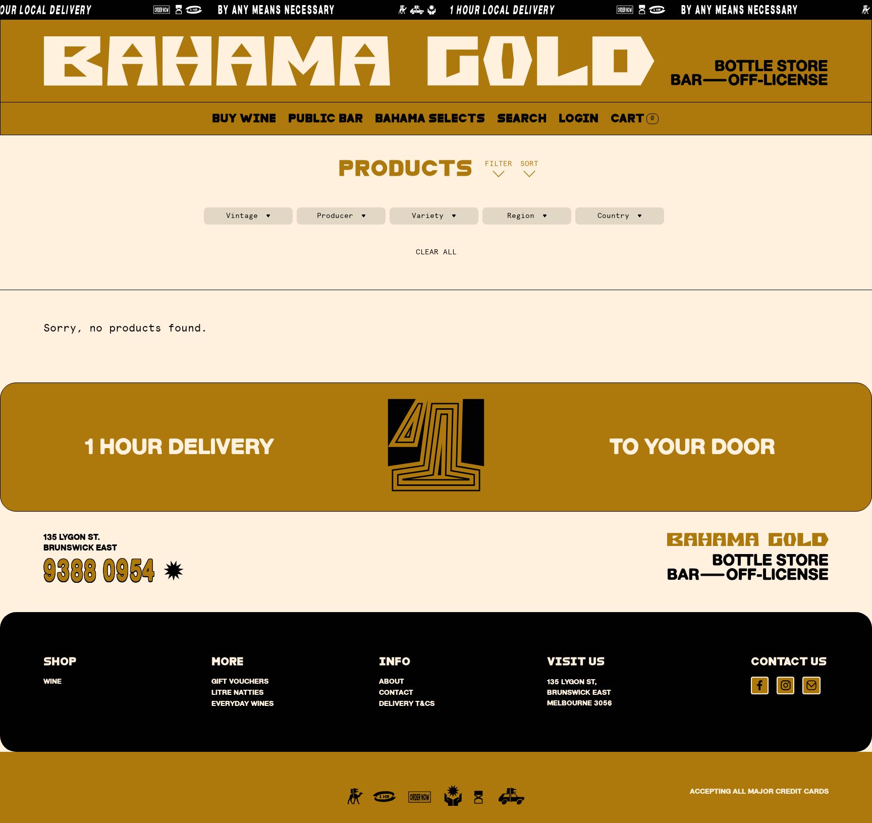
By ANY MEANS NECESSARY (262, 9)
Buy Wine (244, 119)
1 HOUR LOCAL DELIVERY (487, 9)
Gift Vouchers (239, 681)
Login (578, 119)
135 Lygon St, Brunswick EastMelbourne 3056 (579, 692)
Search (522, 119)
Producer (335, 215)
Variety (428, 215)
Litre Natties (237, 692)
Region (520, 215)
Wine (52, 681)
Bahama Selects (430, 119)
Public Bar (325, 119)
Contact (542, 142)
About (478, 142)
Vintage (242, 215)
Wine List (409, 142)
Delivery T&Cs (406, 703)
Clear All (436, 252)
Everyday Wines (242, 703)
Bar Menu (331, 142)
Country (613, 215)
